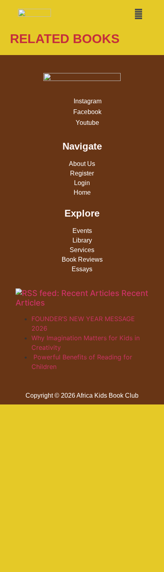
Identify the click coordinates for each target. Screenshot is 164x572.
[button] (138, 13)
